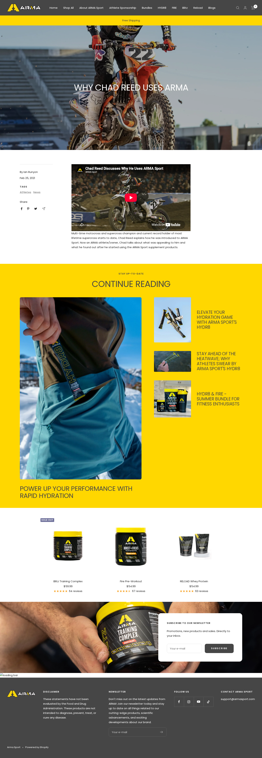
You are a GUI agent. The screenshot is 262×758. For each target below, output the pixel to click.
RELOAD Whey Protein (194, 581)
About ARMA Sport (91, 8)
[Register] (161, 732)
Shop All (68, 8)
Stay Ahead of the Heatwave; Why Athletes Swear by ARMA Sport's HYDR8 (218, 361)
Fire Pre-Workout (131, 581)
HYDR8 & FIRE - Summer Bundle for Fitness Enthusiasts (218, 399)
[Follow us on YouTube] (199, 702)
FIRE (174, 8)
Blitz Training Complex (68, 581)
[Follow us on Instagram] (189, 702)
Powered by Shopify (36, 747)
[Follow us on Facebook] (179, 702)
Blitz (185, 8)
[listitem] (21, 208)
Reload (198, 8)
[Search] (237, 7)
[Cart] (253, 8)
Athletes (25, 192)
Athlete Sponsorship (122, 8)
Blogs (211, 8)
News (36, 192)
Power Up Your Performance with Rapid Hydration (76, 492)
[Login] (245, 7)
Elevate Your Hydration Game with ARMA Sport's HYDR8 (217, 319)
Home (54, 8)
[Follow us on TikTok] (208, 702)
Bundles (147, 8)
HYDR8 (162, 8)
